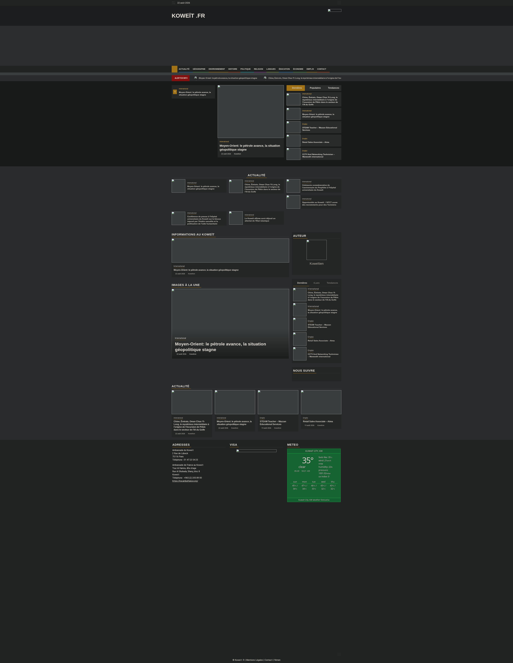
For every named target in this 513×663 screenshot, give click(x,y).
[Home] (174, 69)
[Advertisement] (256, 45)
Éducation (284, 69)
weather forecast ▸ (313, 500)
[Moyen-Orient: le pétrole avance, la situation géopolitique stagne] (251, 111)
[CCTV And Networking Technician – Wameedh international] (293, 154)
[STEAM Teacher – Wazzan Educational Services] (293, 127)
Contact (321, 69)
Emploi (310, 69)
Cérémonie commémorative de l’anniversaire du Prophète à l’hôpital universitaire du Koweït (319, 187)
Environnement (217, 69)
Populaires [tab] (315, 88)
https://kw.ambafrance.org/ (185, 481)
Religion (258, 69)
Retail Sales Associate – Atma (315, 142)
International (183, 89)
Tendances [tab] (333, 88)
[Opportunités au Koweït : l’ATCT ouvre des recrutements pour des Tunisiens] (293, 202)
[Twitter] (317, 269)
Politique (245, 69)
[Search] (339, 69)
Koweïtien (237, 154)
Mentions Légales (254, 660)
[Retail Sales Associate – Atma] (293, 141)
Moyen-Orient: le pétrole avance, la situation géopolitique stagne (226, 78)
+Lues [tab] (316, 283)
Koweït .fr (188, 16)
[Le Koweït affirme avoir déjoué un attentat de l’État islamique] (236, 218)
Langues (270, 69)
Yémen (277, 660)
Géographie (199, 69)
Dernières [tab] (297, 88)
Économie (298, 69)
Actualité (184, 69)
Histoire (232, 69)
